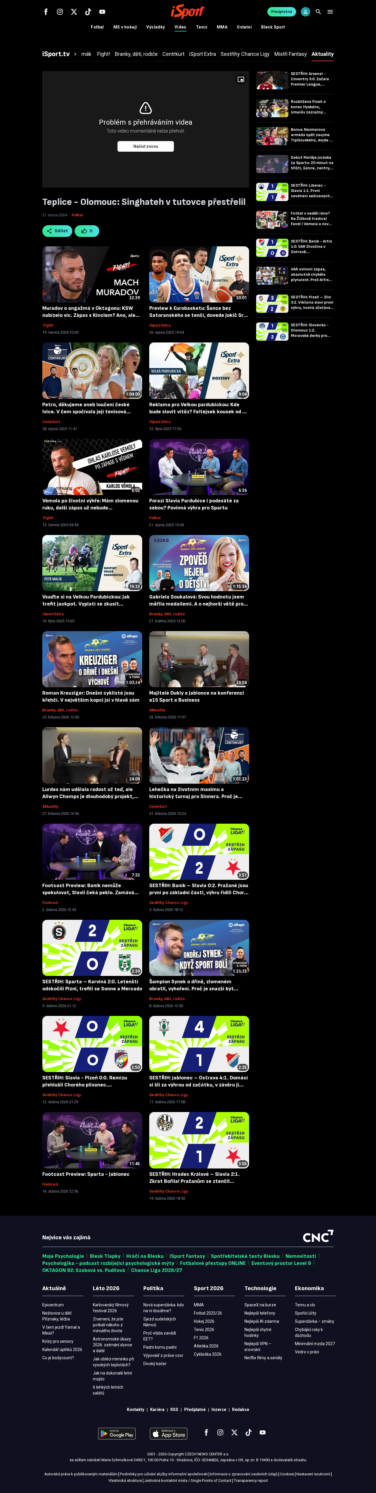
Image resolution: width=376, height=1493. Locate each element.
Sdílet (61, 231)
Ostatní (244, 27)
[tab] (60, 54)
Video (180, 27)
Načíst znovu (145, 146)
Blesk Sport (273, 27)
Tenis (201, 27)
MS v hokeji (125, 27)
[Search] (318, 11)
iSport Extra (160, 325)
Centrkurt (51, 421)
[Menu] (330, 11)
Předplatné (281, 11)
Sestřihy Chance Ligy (168, 902)
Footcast (50, 902)
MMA (222, 27)
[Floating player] (241, 79)
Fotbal (97, 27)
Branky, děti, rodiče (167, 614)
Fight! (47, 325)
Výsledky (155, 27)
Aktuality (157, 710)
